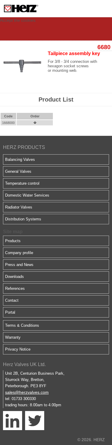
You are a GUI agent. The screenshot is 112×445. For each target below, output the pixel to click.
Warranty (13, 337)
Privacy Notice (17, 349)
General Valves (18, 171)
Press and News (19, 264)
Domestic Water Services (27, 195)
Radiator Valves (18, 207)
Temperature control (22, 183)
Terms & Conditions (22, 325)
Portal (10, 312)
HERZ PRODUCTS (24, 147)
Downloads (14, 276)
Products (13, 241)
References (15, 288)
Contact (12, 300)
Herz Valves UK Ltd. (24, 364)
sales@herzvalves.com (27, 392)
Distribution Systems (23, 219)
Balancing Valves (20, 159)
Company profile (19, 252)
